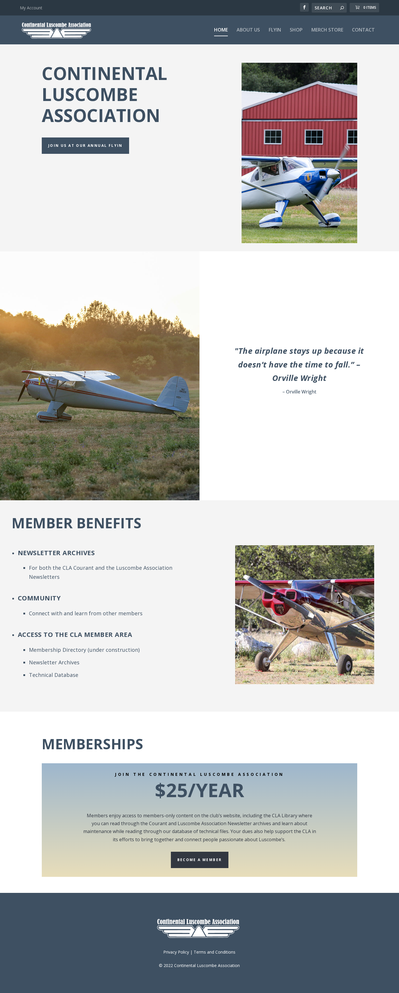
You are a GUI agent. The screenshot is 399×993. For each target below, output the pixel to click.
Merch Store (327, 30)
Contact (363, 30)
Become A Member (199, 859)
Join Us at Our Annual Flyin (85, 145)
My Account (31, 8)
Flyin (275, 30)
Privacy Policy (176, 952)
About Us (248, 30)
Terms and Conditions (214, 952)
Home (221, 30)
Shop (296, 30)
